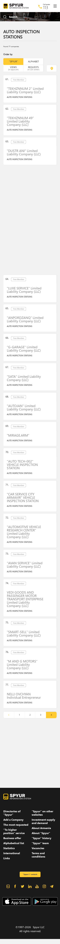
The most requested (15, 824)
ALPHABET (33, 61)
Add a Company (13, 819)
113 (45, 7)
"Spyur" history (41, 838)
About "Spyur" (41, 833)
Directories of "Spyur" (11, 813)
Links (6, 858)
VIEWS (13, 68)
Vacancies (38, 848)
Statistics (9, 848)
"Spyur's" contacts (30, 874)
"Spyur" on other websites (42, 813)
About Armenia (41, 828)
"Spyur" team (40, 843)
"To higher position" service (14, 831)
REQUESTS (33, 68)
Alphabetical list (13, 843)
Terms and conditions (38, 854)
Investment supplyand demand (43, 821)
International (11, 853)
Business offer (12, 838)
